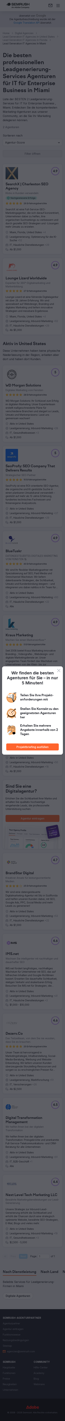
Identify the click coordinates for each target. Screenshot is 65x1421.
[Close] (59, 670)
